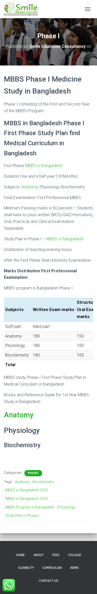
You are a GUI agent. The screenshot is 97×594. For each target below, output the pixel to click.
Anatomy (29, 186)
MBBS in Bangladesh (43, 165)
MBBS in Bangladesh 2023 (26, 499)
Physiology (66, 507)
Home (20, 555)
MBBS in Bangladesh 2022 (26, 490)
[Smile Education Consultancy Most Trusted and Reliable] (23, 9)
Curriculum (52, 568)
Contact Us (48, 581)
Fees (55, 555)
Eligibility (26, 568)
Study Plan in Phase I (22, 515)
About (38, 555)
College (74, 555)
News (74, 568)
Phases (33, 473)
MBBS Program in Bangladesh (30, 507)
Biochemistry (43, 482)
